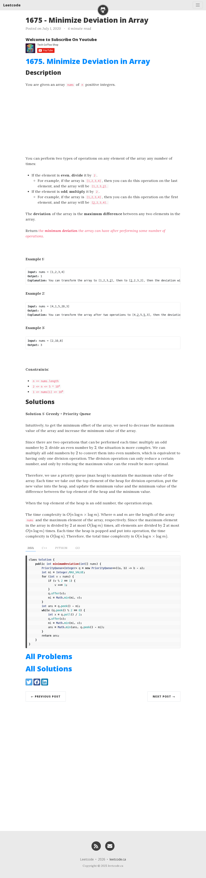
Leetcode (12, 5)
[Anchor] (153, 19)
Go (77, 548)
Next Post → (164, 696)
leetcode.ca (117, 859)
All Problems (49, 656)
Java (31, 548)
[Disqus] (103, 765)
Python (61, 548)
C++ (44, 548)
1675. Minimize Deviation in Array (88, 61)
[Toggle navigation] (198, 5)
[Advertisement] (103, 121)
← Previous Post (46, 696)
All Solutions (49, 669)
